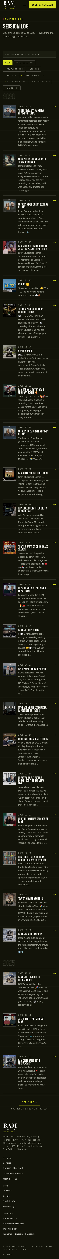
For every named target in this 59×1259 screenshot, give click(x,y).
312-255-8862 (10, 1229)
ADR (33, 69)
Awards (12, 88)
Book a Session (42, 5)
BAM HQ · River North (13, 1168)
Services (7, 1163)
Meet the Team (10, 1179)
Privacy (7, 1254)
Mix (10, 75)
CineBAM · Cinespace (13, 1173)
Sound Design (33, 75)
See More (29, 1102)
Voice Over (15, 81)
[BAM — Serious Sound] (9, 5)
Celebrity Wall (9, 1201)
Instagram (7, 1234)
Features (14, 69)
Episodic (25, 62)
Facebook (29, 1234)
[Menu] (24, 5)
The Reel (7, 1190)
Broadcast (40, 81)
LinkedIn (19, 1234)
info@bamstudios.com (13, 1224)
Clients (6, 1196)
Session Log (9, 1206)
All (8, 62)
